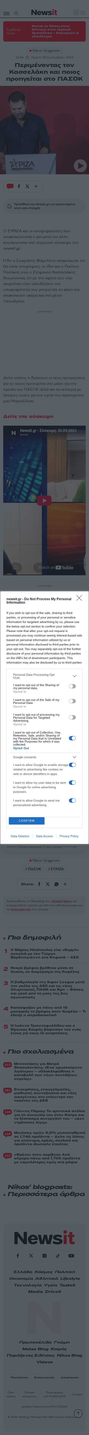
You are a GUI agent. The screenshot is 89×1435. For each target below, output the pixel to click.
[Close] (80, 599)
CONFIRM (27, 820)
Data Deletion (20, 836)
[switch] (72, 686)
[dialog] (44, 717)
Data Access (44, 836)
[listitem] (44, 676)
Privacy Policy (69, 836)
